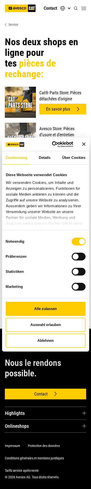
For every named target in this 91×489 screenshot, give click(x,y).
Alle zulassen (45, 309)
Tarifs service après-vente (22, 470)
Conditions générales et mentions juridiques (34, 458)
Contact (50, 8)
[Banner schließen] (83, 144)
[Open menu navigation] (83, 8)
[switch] (78, 256)
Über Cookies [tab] (73, 157)
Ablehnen (45, 340)
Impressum (12, 446)
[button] (76, 8)
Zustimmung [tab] (16, 157)
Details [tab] (45, 157)
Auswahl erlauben (45, 325)
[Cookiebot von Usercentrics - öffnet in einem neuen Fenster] (54, 144)
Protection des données (44, 446)
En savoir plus (58, 109)
